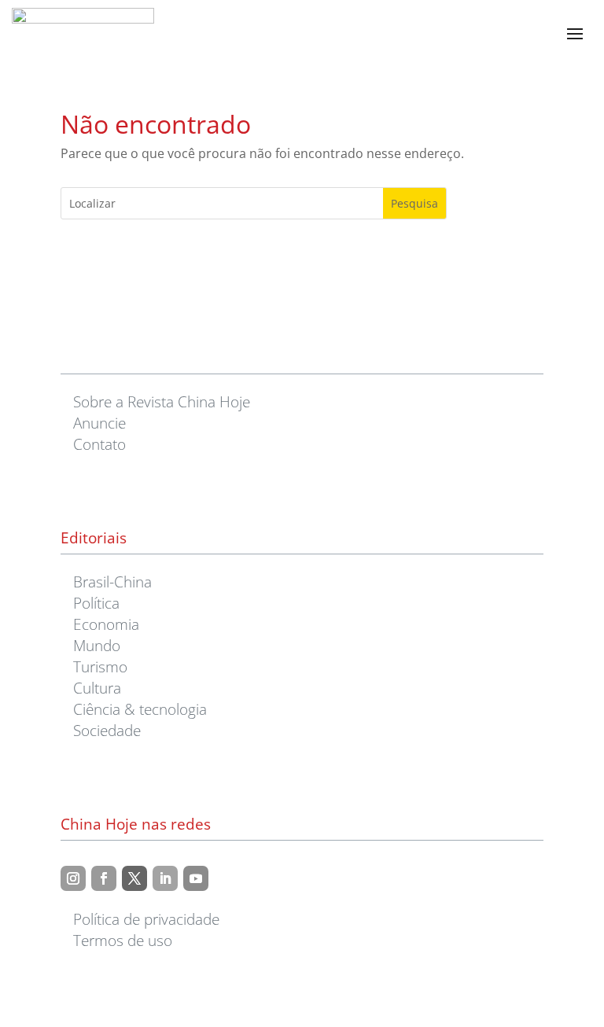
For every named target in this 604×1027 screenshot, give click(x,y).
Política (96, 602)
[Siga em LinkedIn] (165, 878)
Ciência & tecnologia (140, 709)
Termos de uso (122, 940)
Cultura (97, 687)
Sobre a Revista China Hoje (161, 401)
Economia (106, 624)
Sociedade (107, 730)
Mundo (96, 645)
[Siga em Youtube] (195, 878)
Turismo (100, 666)
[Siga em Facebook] (103, 878)
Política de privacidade (146, 918)
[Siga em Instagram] (73, 878)
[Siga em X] (134, 878)
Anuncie (99, 422)
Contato (99, 444)
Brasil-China (112, 581)
